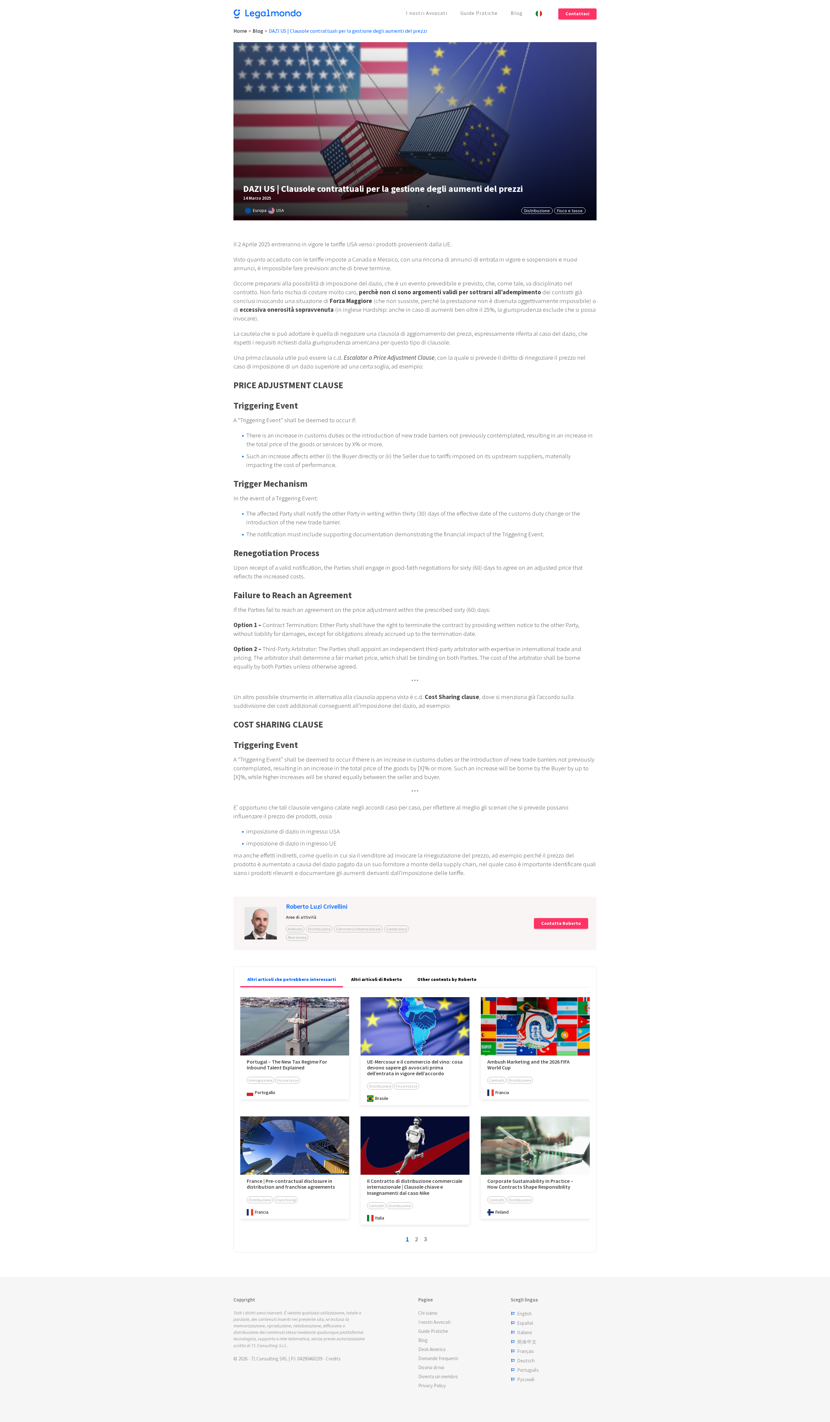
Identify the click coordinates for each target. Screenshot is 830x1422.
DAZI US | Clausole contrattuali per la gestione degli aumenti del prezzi (348, 31)
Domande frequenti (438, 1358)
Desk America (431, 1349)
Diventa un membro (438, 1376)
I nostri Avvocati (426, 13)
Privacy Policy (432, 1385)
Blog (517, 13)
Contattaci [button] (577, 14)
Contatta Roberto (561, 923)
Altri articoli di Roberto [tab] (376, 979)
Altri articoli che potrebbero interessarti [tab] (291, 979)
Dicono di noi (431, 1367)
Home (240, 31)
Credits (333, 1359)
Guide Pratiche (479, 13)
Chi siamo (427, 1313)
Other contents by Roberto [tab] (447, 979)
